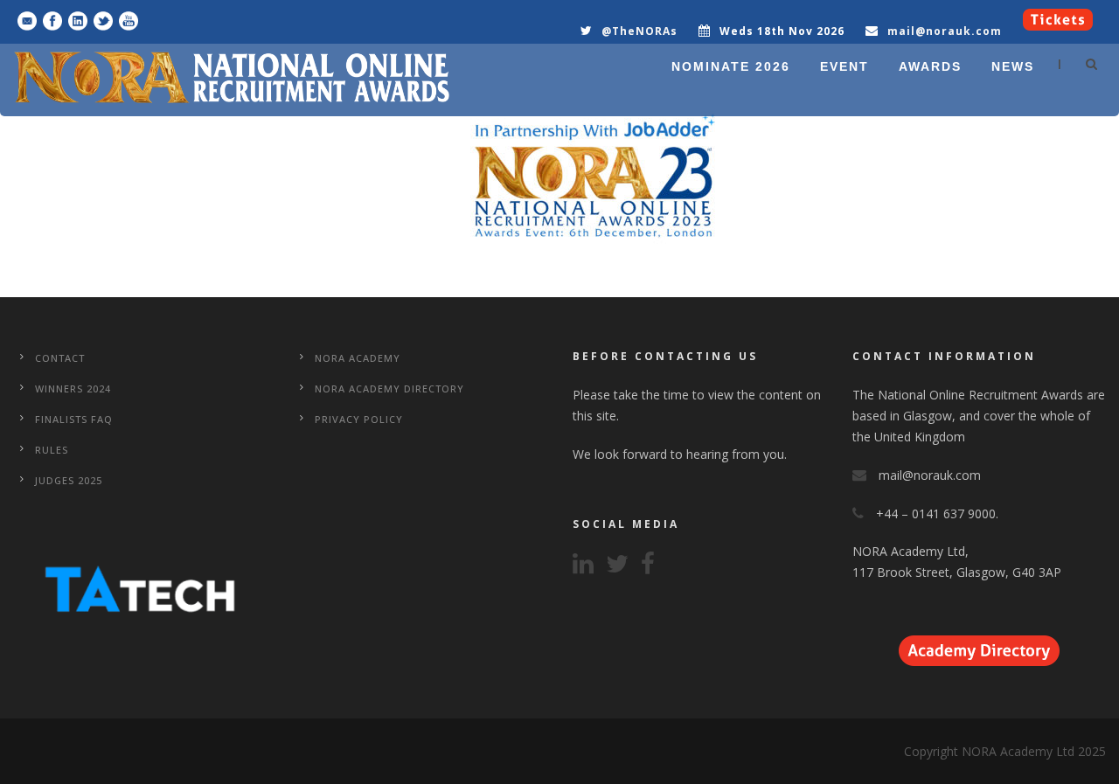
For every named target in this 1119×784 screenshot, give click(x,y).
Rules (51, 449)
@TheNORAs (639, 31)
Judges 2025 (68, 480)
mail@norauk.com (944, 31)
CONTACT (60, 357)
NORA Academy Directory (389, 388)
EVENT (844, 66)
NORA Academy (357, 357)
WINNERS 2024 (73, 388)
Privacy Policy (359, 419)
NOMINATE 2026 (730, 66)
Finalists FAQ (74, 419)
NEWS (1012, 66)
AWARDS (930, 66)
